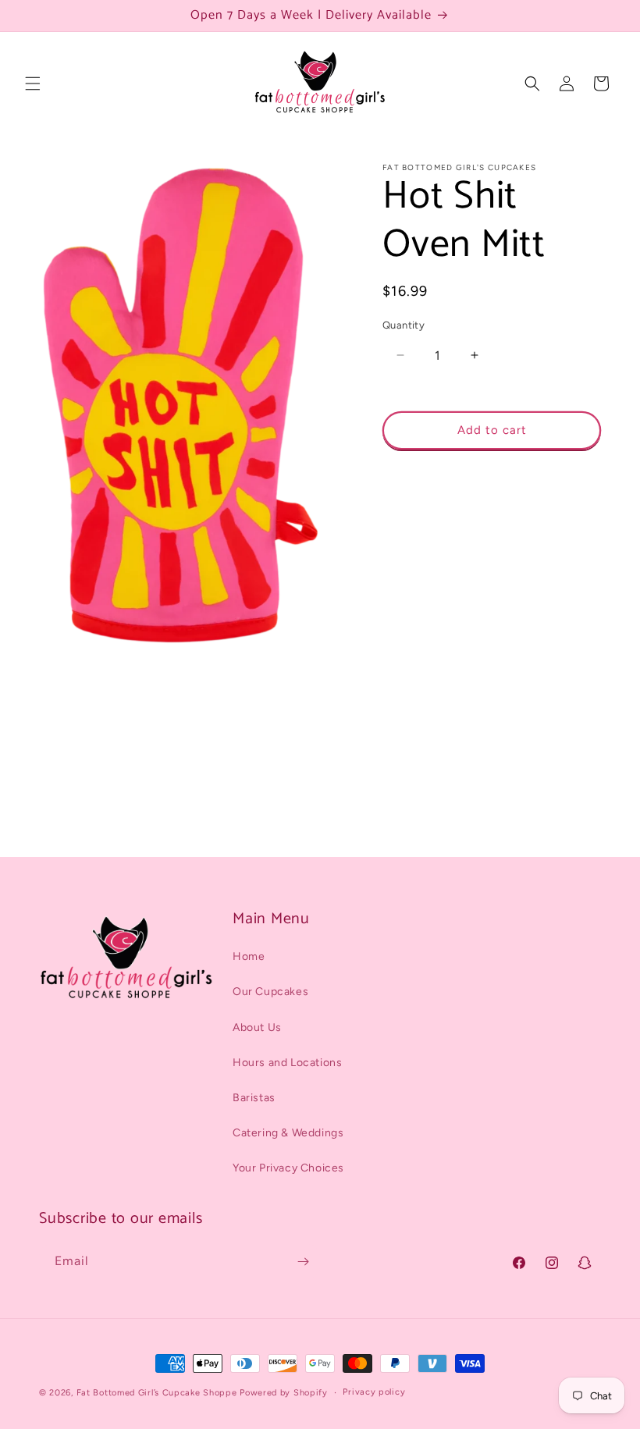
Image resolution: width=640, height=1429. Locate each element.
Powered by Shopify (284, 1393)
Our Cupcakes (270, 991)
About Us (257, 1027)
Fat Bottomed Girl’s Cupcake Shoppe (156, 1393)
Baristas (254, 1097)
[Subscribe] (303, 1261)
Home (249, 956)
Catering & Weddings (288, 1132)
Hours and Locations (287, 1062)
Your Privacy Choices (288, 1168)
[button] (33, 83)
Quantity (403, 325)
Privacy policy (374, 1392)
